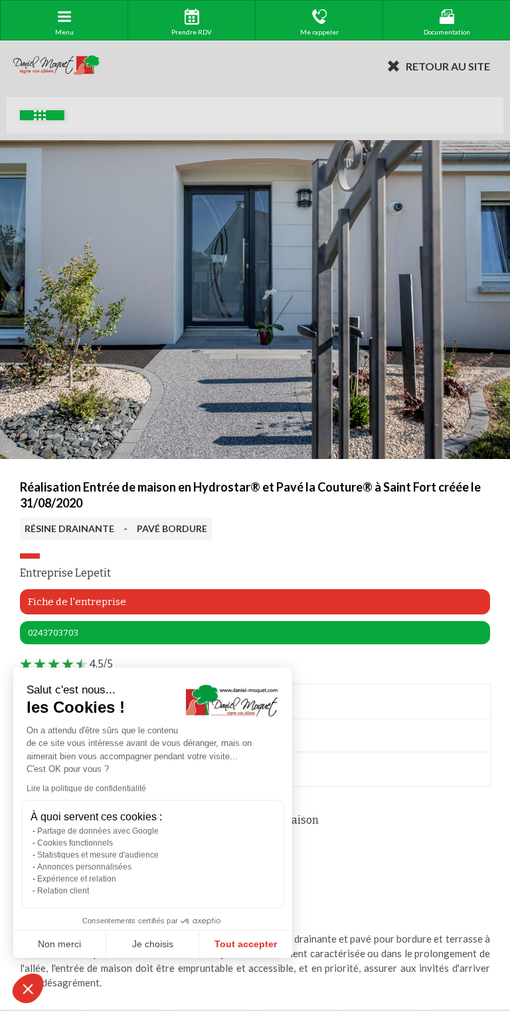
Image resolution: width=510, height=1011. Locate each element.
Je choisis (152, 944)
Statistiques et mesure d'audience (98, 855)
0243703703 (53, 633)
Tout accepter (245, 944)
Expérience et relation (76, 878)
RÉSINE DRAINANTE (69, 528)
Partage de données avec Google (98, 831)
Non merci (59, 944)
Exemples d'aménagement (42, 115)
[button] (28, 988)
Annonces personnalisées (84, 867)
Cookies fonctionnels (75, 843)
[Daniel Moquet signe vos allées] (56, 66)
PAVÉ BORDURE (172, 528)
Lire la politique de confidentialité (86, 788)
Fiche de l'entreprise (77, 602)
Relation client (63, 890)
